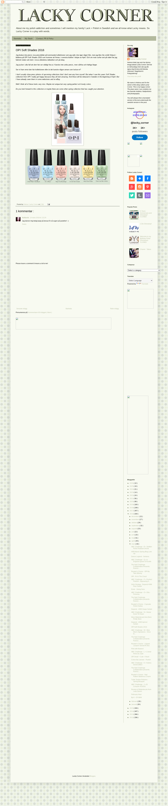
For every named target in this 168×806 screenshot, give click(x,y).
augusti (134, 529)
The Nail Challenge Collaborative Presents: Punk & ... (140, 566)
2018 (132, 508)
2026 (132, 483)
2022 (132, 495)
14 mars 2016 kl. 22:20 (38, 218)
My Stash (29, 38)
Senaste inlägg (21, 309)
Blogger (92, 776)
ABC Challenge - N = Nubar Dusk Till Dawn (141, 613)
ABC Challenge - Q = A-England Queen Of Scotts (141, 560)
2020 (132, 501)
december (135, 516)
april (133, 541)
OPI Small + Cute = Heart (140, 657)
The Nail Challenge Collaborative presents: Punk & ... (140, 599)
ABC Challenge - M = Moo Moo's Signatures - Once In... (141, 632)
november (135, 519)
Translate (144, 284)
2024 (132, 489)
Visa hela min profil (134, 76)
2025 (132, 486)
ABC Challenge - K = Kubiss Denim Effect (141, 664)
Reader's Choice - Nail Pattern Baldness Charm (141, 675)
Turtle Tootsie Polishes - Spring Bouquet (139, 680)
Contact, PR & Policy (44, 38)
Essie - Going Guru (138, 589)
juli (133, 532)
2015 (132, 708)
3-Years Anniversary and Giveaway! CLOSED (146, 214)
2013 (132, 714)
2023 (132, 492)
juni (133, 535)
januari (134, 704)
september (136, 526)
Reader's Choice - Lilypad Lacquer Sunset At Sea (140, 645)
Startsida (17, 38)
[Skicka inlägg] (48, 204)
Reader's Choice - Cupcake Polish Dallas (141, 605)
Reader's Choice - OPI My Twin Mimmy (140, 572)
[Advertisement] (67, 286)
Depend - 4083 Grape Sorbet (141, 609)
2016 (132, 514)
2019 (132, 504)
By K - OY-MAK (136, 697)
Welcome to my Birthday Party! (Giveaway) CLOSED (145, 239)
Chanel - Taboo (145, 249)
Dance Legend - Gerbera (140, 556)
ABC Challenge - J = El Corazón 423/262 (139, 685)
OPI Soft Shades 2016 (139, 627)
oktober (134, 523)
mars (133, 544)
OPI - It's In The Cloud (139, 576)
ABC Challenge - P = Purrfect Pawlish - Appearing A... (141, 580)
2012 (132, 717)
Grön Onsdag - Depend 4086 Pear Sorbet (141, 585)
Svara (24, 224)
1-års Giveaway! (146, 224)
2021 (132, 498)
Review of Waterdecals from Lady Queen (141, 690)
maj (133, 538)
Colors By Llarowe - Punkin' (141, 660)
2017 (132, 511)
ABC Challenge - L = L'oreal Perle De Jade (141, 652)
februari (134, 701)
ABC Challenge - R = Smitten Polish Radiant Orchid (141, 547)
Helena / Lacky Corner (31, 204)
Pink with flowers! (137, 649)
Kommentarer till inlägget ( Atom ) (40, 312)
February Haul (136, 694)
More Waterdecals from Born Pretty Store (141, 618)
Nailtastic (25, 218)
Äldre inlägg (114, 309)
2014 (132, 711)
